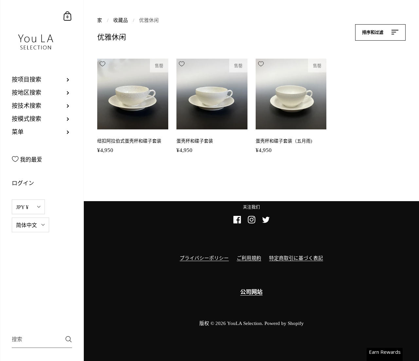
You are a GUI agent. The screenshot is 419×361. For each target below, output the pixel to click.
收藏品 (120, 20)
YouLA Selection (244, 323)
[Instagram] (251, 222)
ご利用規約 (249, 258)
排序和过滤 (373, 32)
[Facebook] (237, 222)
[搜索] (68, 339)
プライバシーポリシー (204, 258)
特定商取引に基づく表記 (296, 258)
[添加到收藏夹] (102, 64)
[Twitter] (265, 222)
